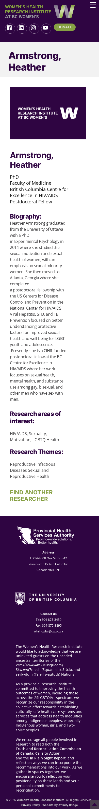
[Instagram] (34, 29)
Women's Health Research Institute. (41, 800)
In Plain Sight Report (48, 758)
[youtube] (46, 29)
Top (94, 804)
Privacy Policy (30, 805)
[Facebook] (10, 29)
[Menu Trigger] (93, 5)
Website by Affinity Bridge (60, 805)
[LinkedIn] (22, 29)
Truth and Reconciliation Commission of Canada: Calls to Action (48, 751)
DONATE (64, 27)
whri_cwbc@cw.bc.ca (48, 631)
